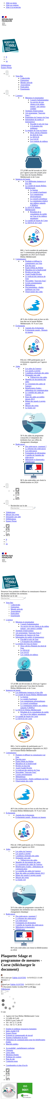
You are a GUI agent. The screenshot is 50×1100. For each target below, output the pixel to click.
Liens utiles (10, 1053)
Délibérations (6, 65)
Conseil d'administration (39, 100)
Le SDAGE (34, 137)
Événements (20, 326)
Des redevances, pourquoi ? (35, 446)
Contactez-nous (12, 1061)
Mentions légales (12, 1055)
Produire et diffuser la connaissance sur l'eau (33, 262)
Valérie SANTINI (19, 978)
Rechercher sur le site (19, 506)
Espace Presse (6, 68)
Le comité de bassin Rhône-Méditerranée (31, 695)
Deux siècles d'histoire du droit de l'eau (38, 134)
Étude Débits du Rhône (34, 268)
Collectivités (25, 78)
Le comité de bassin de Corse (36, 221)
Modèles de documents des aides (28, 862)
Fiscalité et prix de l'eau (39, 124)
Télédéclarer (30, 462)
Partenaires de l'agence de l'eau (37, 117)
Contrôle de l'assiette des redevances (29, 925)
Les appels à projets (32, 371)
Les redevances (31, 451)
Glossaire (9, 1050)
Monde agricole (26, 83)
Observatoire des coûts (34, 292)
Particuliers (24, 87)
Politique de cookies (13, 1057)
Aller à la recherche (13, 7)
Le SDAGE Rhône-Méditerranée (33, 208)
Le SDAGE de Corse (33, 223)
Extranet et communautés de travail (19, 1035)
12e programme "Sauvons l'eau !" (28, 633)
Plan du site (10, 1059)
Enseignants (25, 89)
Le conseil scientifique (38, 199)
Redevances (20, 444)
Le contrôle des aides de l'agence (28, 871)
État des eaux (30, 266)
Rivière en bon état (32, 272)
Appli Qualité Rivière (33, 274)
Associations (25, 85)
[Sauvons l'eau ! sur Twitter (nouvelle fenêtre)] (17, 491)
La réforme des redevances (35, 449)
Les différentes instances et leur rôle (29, 692)
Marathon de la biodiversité (35, 270)
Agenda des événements (34, 328)
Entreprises (24, 80)
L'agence (19, 96)
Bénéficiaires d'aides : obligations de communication (36, 389)
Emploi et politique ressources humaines (21, 1029)
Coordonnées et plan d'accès (17, 1065)
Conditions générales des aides (37, 373)
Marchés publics (12, 1044)
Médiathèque (30, 285)
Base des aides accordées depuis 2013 (30, 873)
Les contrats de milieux (39, 141)
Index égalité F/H (12, 1031)
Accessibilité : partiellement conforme (20, 1048)
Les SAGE (34, 139)
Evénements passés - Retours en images (31, 817)
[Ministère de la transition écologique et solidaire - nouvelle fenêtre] (7, 27)
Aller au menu (11, 3)
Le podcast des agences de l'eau (28, 770)
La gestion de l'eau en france (36, 130)
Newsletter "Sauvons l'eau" (35, 281)
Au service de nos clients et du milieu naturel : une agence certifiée (37, 105)
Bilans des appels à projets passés (28, 875)
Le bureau (34, 190)
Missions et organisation (34, 98)
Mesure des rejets (31, 406)
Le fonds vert (30, 408)
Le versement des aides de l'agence (29, 864)
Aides (18, 366)
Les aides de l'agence (33, 369)
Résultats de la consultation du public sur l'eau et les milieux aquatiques (38, 215)
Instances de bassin (23, 179)
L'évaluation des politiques (36, 127)
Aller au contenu (12, 5)
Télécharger (5, 989)
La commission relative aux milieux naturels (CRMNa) (39, 203)
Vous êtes (19, 76)
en (7, 61)
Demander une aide (32, 375)
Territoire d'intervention (34, 111)
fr (6, 57)
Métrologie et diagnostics (34, 460)
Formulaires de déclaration (35, 453)
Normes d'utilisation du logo (16, 1038)
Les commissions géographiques (36, 195)
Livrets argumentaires (33, 283)
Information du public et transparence (34, 121)
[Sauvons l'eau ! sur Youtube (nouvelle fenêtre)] (17, 495)
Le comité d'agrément (38, 192)
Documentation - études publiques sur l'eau (34, 288)
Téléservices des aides (38, 377)
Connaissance (21, 259)
